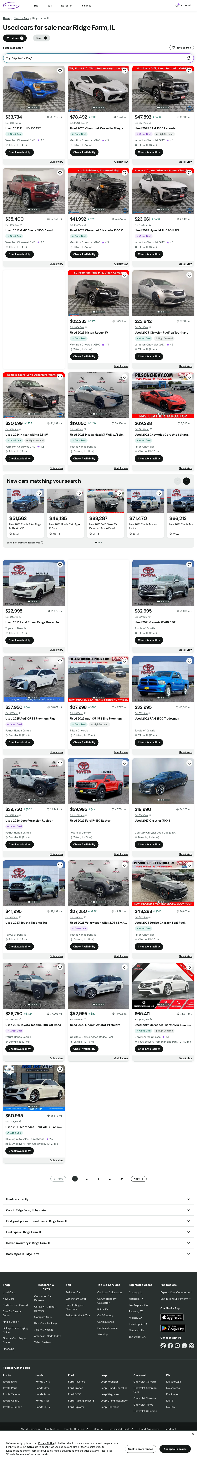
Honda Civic (42, 1388)
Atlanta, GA (135, 1317)
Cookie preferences (140, 1449)
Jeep (104, 1375)
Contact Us (51, 1429)
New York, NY (136, 1330)
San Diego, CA (137, 1336)
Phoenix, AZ (136, 1311)
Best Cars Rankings (45, 1323)
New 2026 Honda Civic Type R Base (64, 526)
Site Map (102, 1334)
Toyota (7, 1375)
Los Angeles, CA (138, 1305)
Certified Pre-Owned (15, 1305)
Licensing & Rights (119, 1429)
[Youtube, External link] (177, 1345)
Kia (168, 1375)
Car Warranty (105, 1315)
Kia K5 (169, 1400)
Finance (86, 5)
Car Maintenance (107, 1328)
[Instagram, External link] (184, 1345)
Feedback (170, 1429)
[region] (98, 1445)
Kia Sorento (173, 1388)
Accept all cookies (175, 1449)
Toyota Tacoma (11, 1394)
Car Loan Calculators (109, 1292)
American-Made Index (47, 1336)
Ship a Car (103, 1309)
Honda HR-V (42, 1407)
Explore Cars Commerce (175, 1292)
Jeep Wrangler (109, 1381)
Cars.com (32, 1447)
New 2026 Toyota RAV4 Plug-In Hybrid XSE (25, 526)
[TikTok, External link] (163, 1345)
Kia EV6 (170, 1407)
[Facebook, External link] (170, 1345)
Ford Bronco (75, 1388)
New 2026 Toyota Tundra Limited (142, 526)
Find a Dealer (10, 1321)
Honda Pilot (42, 1400)
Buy (35, 5)
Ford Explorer (76, 1407)
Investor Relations (74, 1429)
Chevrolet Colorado (145, 1411)
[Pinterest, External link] (191, 1345)
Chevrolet (140, 1375)
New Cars (8, 1298)
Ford (71, 1375)
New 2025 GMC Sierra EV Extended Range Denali (103, 526)
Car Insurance (105, 1321)
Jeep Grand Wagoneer (114, 1400)
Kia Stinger (172, 1394)
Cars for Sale (21, 18)
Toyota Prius (10, 1388)
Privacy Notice (46, 1443)
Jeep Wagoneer (110, 1394)
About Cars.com (30, 1429)
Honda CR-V (42, 1381)
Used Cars (9, 1292)
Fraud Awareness (149, 1429)
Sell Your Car (73, 1292)
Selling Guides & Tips (78, 1315)
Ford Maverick (76, 1381)
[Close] (193, 1434)
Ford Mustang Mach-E (81, 1400)
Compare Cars (43, 1317)
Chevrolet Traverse (145, 1398)
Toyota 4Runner (12, 1407)
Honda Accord (43, 1394)
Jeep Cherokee (110, 1407)
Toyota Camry (11, 1400)
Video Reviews (42, 1342)
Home (6, 18)
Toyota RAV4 (10, 1381)
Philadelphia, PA (138, 1324)
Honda (39, 1375)
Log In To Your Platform (174, 1298)
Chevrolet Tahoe (143, 1404)
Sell (50, 5)
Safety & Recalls (43, 1329)
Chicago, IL (135, 1292)
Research (66, 5)
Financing (8, 1349)
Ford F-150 (74, 1394)
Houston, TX (136, 1298)
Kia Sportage (173, 1381)
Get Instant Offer (76, 1298)
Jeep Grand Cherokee (114, 1388)
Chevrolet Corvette (145, 1381)
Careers (98, 1429)
